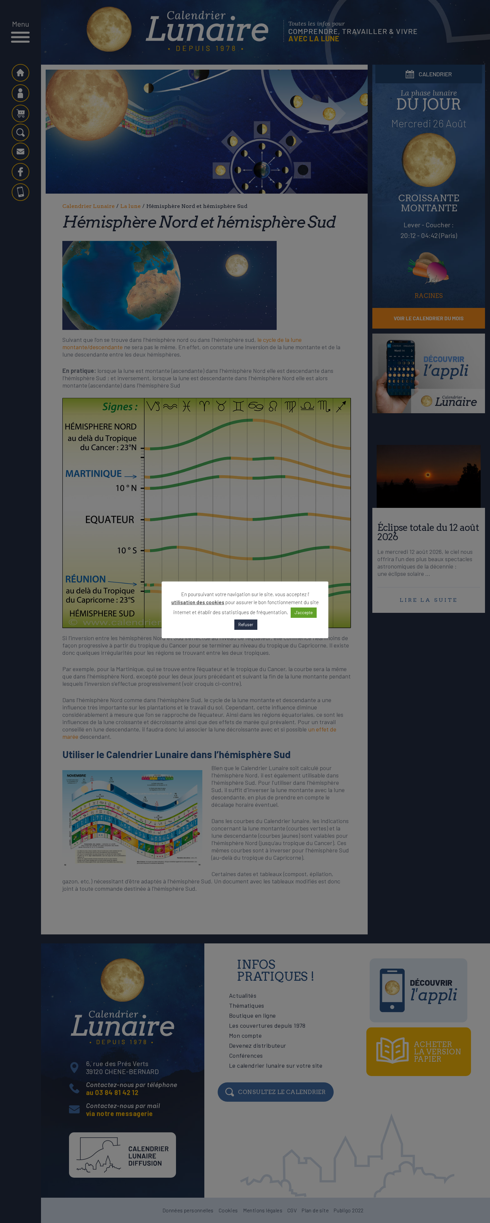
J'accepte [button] (304, 612)
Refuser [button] (245, 624)
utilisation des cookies (197, 602)
